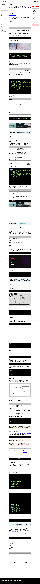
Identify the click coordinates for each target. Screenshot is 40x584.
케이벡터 (4, 1)
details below (21, 242)
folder (11, 531)
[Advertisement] (20, 569)
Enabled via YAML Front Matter (35, 21)
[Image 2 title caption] (20, 126)
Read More (19, 217)
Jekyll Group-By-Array (13, 15)
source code (25, 132)
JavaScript (2, 25)
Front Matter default (12, 525)
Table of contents (35, 19)
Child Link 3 (11, 550)
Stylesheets (2, 24)
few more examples (21, 223)
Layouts (2, 15)
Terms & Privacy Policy (4, 31)
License (2, 30)
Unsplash (18, 154)
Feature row (34, 11)
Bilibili (34, 18)
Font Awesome (25, 410)
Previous (14, 562)
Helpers (2, 20)
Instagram (16, 580)
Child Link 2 (11, 543)
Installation (2, 7)
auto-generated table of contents (23, 433)
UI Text (2, 13)
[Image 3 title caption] (27, 126)
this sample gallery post (13, 133)
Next (26, 562)
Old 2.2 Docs (2, 29)
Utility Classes (2, 21)
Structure (2, 6)
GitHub (12, 580)
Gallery (34, 10)
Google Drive (34, 17)
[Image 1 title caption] (12, 126)
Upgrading (2, 8)
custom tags (27, 7)
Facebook (7, 580)
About (34, 1)
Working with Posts (3, 18)
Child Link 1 (11, 542)
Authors (2, 14)
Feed (20, 580)
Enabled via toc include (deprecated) (36, 23)
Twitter (3, 580)
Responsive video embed (35, 13)
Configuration (2, 11)
